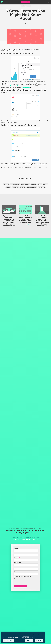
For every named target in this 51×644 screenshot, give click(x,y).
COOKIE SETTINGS (8, 640)
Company (16, 567)
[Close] (42, 633)
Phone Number (17, 562)
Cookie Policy (26, 636)
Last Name (16, 553)
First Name (16, 548)
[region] (23, 637)
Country (16, 571)
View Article (9, 228)
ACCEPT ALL (38, 640)
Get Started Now (25, 1)
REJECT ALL (29, 640)
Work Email (17, 557)
